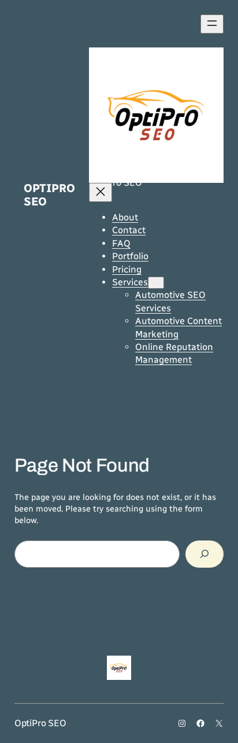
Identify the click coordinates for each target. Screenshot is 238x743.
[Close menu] (100, 192)
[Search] (204, 554)
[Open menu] (212, 24)
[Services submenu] (156, 283)
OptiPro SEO (49, 194)
